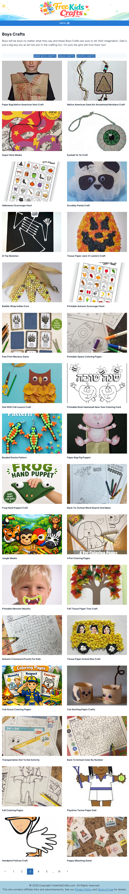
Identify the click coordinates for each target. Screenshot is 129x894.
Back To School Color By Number (85, 760)
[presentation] (32, 81)
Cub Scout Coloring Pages (16, 709)
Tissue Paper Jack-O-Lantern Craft (86, 256)
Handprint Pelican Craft (15, 860)
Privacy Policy (83, 889)
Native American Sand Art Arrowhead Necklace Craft (96, 104)
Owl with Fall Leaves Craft (16, 407)
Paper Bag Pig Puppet (79, 457)
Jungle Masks (9, 558)
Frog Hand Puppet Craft (15, 507)
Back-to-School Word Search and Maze (89, 507)
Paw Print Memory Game (15, 356)
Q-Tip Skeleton (10, 256)
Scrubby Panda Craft (78, 205)
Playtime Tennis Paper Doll (81, 810)
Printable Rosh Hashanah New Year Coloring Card (94, 407)
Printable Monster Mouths (16, 608)
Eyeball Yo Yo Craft (77, 155)
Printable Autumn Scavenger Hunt (85, 306)
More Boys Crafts (45, 56)
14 (59, 871)
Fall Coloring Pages (12, 810)
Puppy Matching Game (79, 860)
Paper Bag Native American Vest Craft (23, 104)
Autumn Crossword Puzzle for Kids (21, 659)
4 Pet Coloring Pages (78, 558)
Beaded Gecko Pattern (14, 457)
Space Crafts (66, 56)
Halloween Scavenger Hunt (17, 205)
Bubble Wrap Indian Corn (15, 306)
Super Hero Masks (12, 155)
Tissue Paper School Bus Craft (83, 659)
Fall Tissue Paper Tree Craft (82, 608)
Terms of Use (105, 889)
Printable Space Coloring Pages (84, 356)
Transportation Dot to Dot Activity (21, 760)
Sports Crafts (86, 56)
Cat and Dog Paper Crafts (81, 709)
